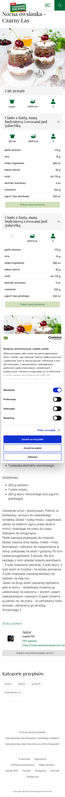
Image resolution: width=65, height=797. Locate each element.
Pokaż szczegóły (46, 430)
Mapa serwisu (46, 764)
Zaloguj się (32, 776)
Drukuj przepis (12, 623)
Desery (8, 684)
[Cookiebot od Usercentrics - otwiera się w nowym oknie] (48, 338)
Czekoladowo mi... (13, 692)
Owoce (21, 684)
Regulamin (40, 759)
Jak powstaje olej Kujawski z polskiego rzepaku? (32, 738)
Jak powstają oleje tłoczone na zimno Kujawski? (32, 744)
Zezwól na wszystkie (32, 439)
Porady (27, 770)
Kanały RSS (11, 770)
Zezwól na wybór (33, 448)
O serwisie (24, 759)
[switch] (57, 399)
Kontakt (55, 770)
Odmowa (32, 456)
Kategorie (40, 770)
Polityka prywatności (22, 764)
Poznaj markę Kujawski (33, 732)
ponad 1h (36, 684)
